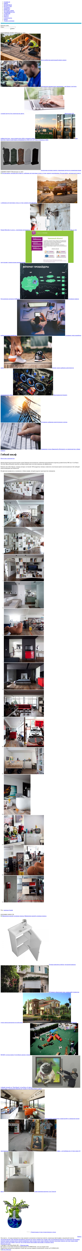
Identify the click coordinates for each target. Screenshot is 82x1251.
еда (65, 1239)
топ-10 (22, 1242)
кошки (7, 1241)
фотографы (41, 1242)
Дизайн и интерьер (9, 20)
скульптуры (7, 1242)
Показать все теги (5, 1243)
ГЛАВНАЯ (7, 2)
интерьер (6, 910)
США (12, 1239)
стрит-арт (17, 1242)
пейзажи (46, 1241)
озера (30, 1241)
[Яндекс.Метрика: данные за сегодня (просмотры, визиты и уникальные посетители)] (6, 1249)
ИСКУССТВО (8, 6)
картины (3, 1241)
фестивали (27, 1242)
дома (49, 1239)
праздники (58, 1241)
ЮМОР (6, 3)
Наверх (79, 1236)
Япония (16, 1239)
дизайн (11, 910)
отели (38, 1241)
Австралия (3, 1239)
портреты (51, 1241)
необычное (26, 1241)
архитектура (28, 1239)
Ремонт (6, 19)
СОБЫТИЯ (7, 13)
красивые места (14, 1241)
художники (47, 1242)
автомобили (22, 1239)
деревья (39, 1239)
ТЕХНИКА (7, 7)
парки (42, 1241)
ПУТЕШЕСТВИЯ (9, 10)
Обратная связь (24, 1245)
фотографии (34, 1242)
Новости (6, 16)
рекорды (63, 1241)
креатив (20, 1241)
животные (69, 1239)
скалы (2, 1242)
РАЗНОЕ (6, 15)
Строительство (8, 18)
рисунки (68, 1241)
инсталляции (76, 1239)
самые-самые (74, 1241)
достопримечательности (57, 1239)
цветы (52, 1242)
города (34, 1239)
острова (35, 1241)
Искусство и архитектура (7, 458)
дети (42, 1239)
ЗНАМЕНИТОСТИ (9, 12)
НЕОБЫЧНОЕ (8, 5)
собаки (13, 1242)
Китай (8, 1239)
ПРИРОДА (7, 9)
